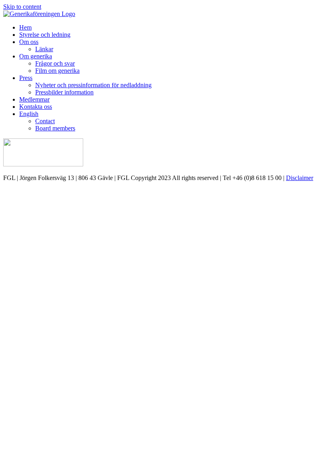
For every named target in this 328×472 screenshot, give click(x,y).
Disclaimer (299, 177)
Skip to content (22, 6)
